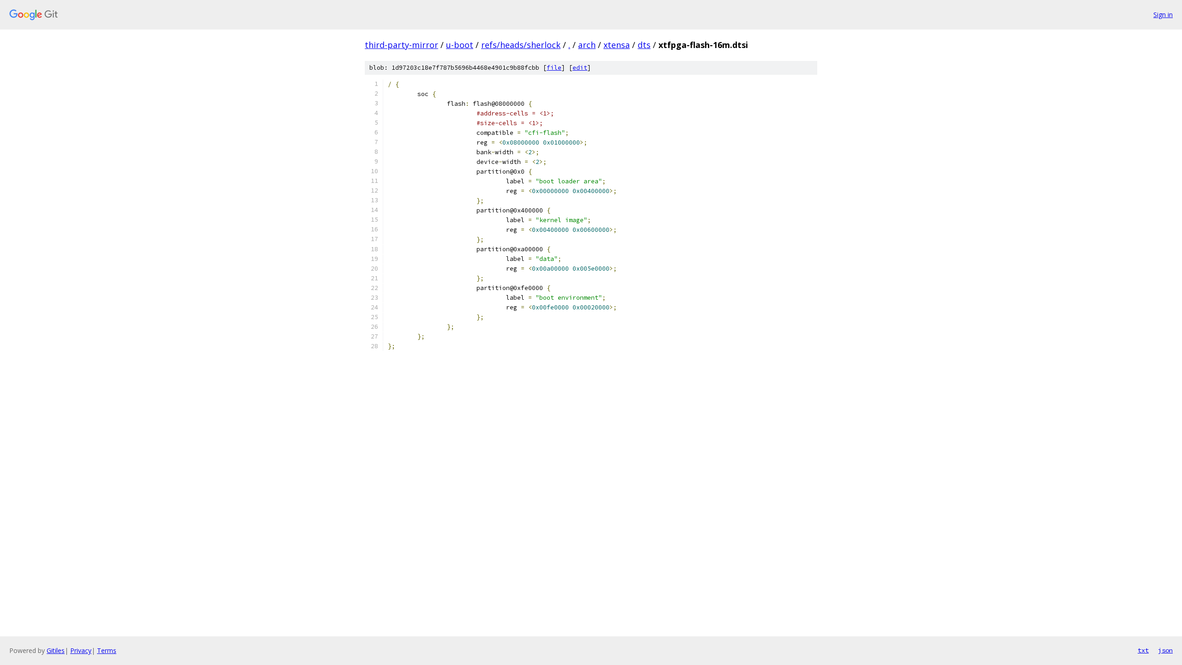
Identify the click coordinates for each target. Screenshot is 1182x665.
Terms (106, 650)
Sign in (1163, 14)
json (1165, 650)
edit (580, 68)
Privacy (80, 650)
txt (1143, 650)
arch (587, 44)
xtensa (616, 44)
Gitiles (56, 650)
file (554, 68)
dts (644, 44)
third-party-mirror (401, 44)
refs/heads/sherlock (521, 44)
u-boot (459, 44)
